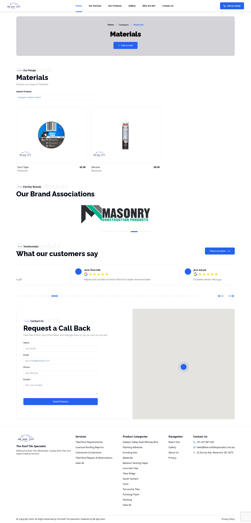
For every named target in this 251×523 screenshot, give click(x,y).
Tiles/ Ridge (129, 473)
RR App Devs (99, 519)
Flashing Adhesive (132, 447)
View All (80, 463)
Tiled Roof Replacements (89, 442)
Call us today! (234, 5)
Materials (139, 25)
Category (124, 25)
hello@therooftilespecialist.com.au (216, 447)
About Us (173, 452)
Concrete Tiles (130, 468)
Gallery (132, 5)
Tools (126, 484)
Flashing (127, 499)
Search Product (24, 91)
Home (79, 5)
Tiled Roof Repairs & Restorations (94, 457)
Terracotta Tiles (131, 489)
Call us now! (127, 45)
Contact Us (167, 5)
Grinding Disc (130, 452)
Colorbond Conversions (89, 452)
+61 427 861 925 (205, 442)
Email (26, 355)
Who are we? (148, 5)
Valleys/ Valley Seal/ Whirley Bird (140, 442)
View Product (51, 157)
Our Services (95, 5)
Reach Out (174, 442)
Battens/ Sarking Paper (135, 463)
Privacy (172, 457)
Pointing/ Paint (131, 494)
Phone (26, 367)
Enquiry (27, 379)
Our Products (115, 5)
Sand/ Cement (130, 478)
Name (26, 343)
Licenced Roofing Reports (90, 447)
